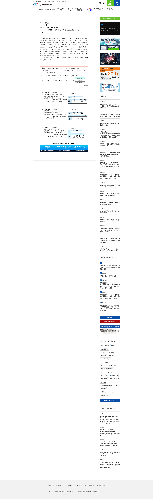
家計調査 (103, 388)
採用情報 (109, 317)
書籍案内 (70, 485)
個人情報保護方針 (89, 485)
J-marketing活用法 (109, 321)
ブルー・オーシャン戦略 (107, 352)
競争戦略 (103, 382)
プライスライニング (106, 362)
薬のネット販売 (105, 395)
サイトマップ (61, 485)
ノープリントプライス (106, 372)
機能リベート (112, 355)
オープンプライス (105, 359)
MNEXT (41, 9)
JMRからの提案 (50, 9)
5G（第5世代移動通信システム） (109, 385)
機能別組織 (104, 378)
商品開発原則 (104, 349)
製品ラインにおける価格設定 (108, 365)
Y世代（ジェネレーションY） (108, 392)
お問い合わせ (78, 485)
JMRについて (51, 485)
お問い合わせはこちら (109, 18)
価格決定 (103, 355)
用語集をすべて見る (109, 400)
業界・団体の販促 (114, 378)
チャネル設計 (104, 375)
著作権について (101, 485)
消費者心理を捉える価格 (107, 368)
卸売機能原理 (114, 375)
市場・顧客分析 (105, 345)
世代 (113, 345)
